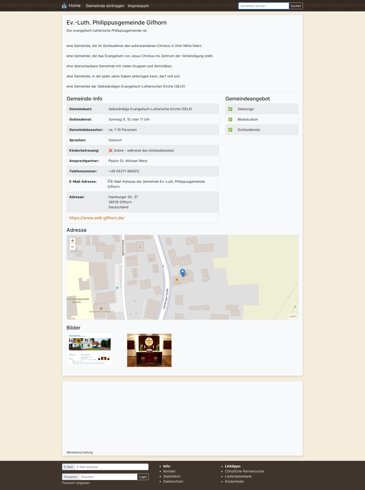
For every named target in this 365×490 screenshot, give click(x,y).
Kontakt (169, 471)
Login (143, 477)
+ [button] (72, 240)
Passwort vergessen (76, 483)
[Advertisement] (260, 173)
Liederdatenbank (238, 476)
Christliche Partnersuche (244, 471)
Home (73, 5)
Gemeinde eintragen (105, 5)
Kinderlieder (234, 481)
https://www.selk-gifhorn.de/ (96, 217)
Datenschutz (173, 481)
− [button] (72, 247)
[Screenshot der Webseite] (90, 350)
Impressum (138, 5)
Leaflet (292, 316)
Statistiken (171, 476)
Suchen (296, 6)
